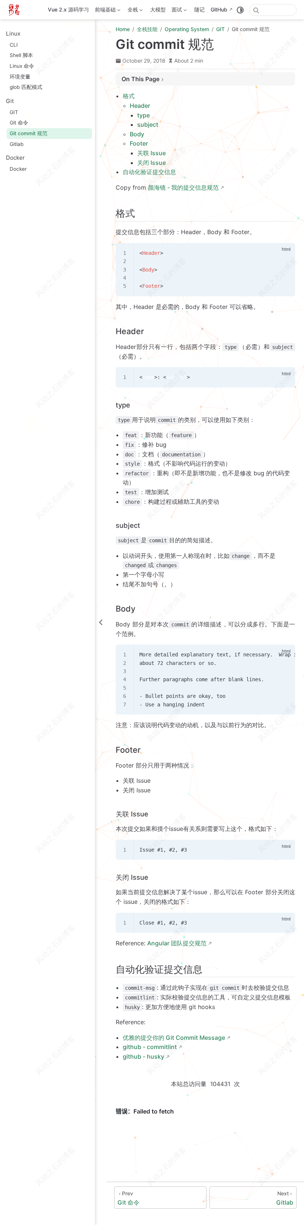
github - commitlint (150, 1047)
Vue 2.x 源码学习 (68, 9)
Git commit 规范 (28, 133)
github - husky (143, 1056)
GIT (14, 112)
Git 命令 (19, 123)
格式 (129, 96)
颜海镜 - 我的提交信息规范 (183, 187)
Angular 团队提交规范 (176, 943)
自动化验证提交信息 (149, 172)
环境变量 (20, 77)
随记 (199, 9)
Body (137, 134)
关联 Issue (151, 153)
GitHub (219, 9)
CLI (14, 45)
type (143, 115)
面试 (176, 11)
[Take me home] (16, 9)
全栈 (132, 11)
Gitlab (17, 144)
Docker (18, 169)
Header (140, 105)
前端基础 (104, 11)
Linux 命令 (22, 66)
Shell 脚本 (21, 55)
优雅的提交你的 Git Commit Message (174, 1037)
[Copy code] (285, 252)
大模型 (158, 9)
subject (147, 124)
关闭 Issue (151, 162)
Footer (139, 143)
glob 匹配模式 (26, 87)
